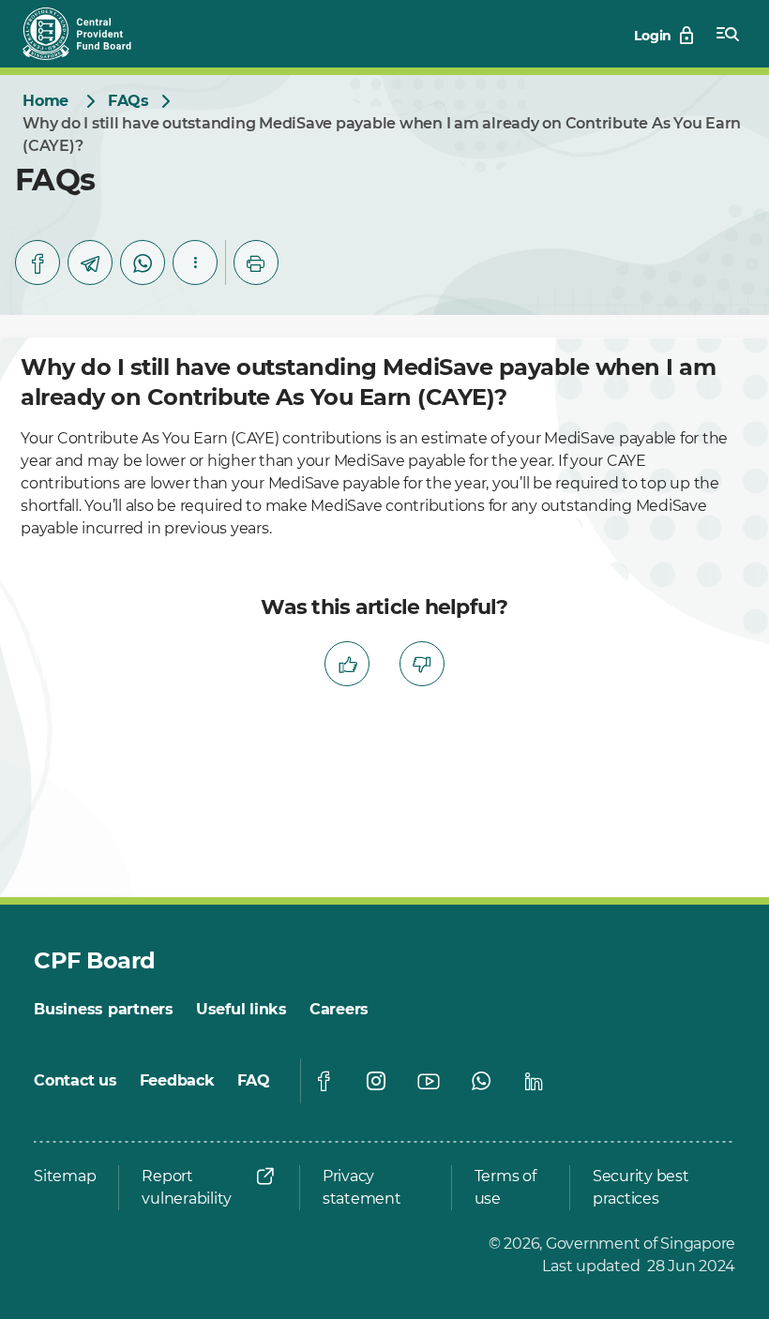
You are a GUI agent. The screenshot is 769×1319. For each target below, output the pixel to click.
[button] (195, 262)
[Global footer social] (323, 1080)
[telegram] (90, 262)
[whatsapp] (142, 262)
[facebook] (37, 262)
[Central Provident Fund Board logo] (88, 33)
